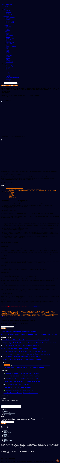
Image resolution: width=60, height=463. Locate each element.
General (6, 25)
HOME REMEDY (7, 191)
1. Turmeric (11, 192)
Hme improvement (11, 46)
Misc (7, 59)
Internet (8, 48)
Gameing (8, 29)
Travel (8, 75)
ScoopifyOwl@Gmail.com (35, 306)
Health (5, 31)
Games (8, 30)
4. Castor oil (11, 195)
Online (8, 58)
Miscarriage (5, 315)
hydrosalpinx (26, 314)
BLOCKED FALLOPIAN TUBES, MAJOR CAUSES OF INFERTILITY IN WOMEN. (25, 189)
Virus (7, 72)
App (7, 13)
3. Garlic (11, 194)
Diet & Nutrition (10, 42)
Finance (8, 27)
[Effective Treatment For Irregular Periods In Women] (20, 390)
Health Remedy (10, 38)
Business (8, 18)
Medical (8, 52)
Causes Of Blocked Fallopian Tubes (14, 188)
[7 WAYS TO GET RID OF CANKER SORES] (18, 384)
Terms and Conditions (9, 413)
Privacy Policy (7, 414)
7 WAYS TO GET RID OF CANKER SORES (17, 387)
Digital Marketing (10, 17)
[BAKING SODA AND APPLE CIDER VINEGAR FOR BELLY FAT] (20, 345)
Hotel (7, 47)
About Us (6, 411)
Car (7, 23)
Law (7, 51)
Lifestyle (6, 44)
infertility (44, 314)
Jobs (7, 50)
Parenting (8, 60)
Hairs (7, 34)
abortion (16, 311)
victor (2, 99)
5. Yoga (10, 196)
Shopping (8, 67)
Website (8, 80)
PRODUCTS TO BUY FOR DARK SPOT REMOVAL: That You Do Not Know (25, 354)
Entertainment (10, 21)
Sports (8, 69)
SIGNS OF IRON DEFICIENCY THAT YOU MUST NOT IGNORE (21, 359)
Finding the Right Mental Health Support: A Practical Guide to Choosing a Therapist (28, 343)
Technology (9, 76)
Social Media (9, 62)
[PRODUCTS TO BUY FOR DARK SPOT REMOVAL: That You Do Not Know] (23, 351)
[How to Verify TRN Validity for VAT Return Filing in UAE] (21, 378)
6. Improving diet (12, 197)
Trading (8, 73)
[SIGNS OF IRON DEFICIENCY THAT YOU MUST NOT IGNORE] (20, 356)
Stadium (8, 64)
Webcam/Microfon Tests (12, 77)
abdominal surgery (6, 311)
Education (6, 16)
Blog (5, 9)
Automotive (9, 14)
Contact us (6, 6)
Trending (6, 71)
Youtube (8, 79)
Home (5, 8)
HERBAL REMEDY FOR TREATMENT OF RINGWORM (21, 376)
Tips (5, 63)
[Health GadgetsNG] (6, 4)
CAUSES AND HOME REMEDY (44, 311)
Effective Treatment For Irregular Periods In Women (21, 393)
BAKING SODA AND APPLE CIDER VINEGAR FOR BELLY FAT (21, 348)
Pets (7, 68)
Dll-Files (8, 20)
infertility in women (53, 314)
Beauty (8, 10)
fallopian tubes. (39, 312)
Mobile (8, 56)
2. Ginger (11, 193)
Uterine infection (49, 315)
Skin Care (9, 43)
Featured (8, 26)
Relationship (9, 66)
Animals (8, 12)
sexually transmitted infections (35, 315)
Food (7, 33)
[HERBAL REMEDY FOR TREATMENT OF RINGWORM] (21, 373)
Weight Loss (9, 35)
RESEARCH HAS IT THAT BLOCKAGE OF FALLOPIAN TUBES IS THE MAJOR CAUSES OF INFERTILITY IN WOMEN (32, 190)
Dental (8, 37)
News (5, 54)
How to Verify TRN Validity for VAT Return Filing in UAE (22, 381)
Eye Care (8, 39)
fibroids (47, 312)
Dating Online (10, 22)
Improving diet (35, 314)
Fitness (8, 41)
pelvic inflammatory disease (17, 315)
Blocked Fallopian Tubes (27, 311)
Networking (9, 55)
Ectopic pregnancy (28, 312)
